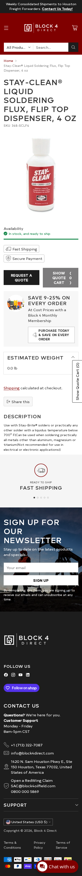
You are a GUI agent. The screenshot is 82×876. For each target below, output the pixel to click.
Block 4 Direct (45, 830)
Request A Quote (21, 277)
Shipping (12, 387)
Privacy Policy (39, 845)
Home (8, 60)
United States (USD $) (29, 822)
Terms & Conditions (12, 845)
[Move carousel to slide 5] (48, 497)
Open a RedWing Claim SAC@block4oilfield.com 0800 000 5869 (33, 786)
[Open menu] (6, 28)
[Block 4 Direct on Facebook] (6, 675)
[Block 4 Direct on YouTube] (20, 675)
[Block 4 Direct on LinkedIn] (28, 675)
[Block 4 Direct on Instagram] (13, 675)
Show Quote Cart (62, 278)
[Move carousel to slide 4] (44, 497)
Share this (21, 401)
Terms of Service (63, 845)
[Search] (73, 47)
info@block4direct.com (32, 752)
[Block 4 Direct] (41, 28)
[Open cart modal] (74, 28)
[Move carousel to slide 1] (34, 497)
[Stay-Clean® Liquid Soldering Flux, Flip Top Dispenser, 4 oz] (41, 174)
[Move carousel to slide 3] (41, 497)
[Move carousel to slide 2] (37, 497)
